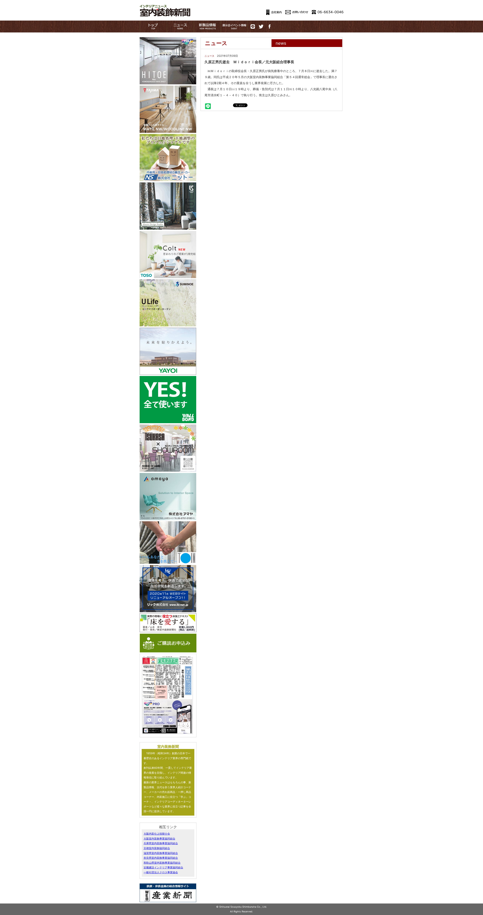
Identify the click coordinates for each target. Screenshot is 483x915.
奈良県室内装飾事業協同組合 (161, 857)
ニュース (209, 56)
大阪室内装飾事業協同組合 (159, 838)
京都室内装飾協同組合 (157, 848)
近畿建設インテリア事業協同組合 (163, 867)
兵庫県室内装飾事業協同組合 (161, 843)
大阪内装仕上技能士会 (157, 833)
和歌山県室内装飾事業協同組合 (162, 862)
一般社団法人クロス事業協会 (161, 872)
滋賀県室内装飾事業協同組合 (161, 853)
